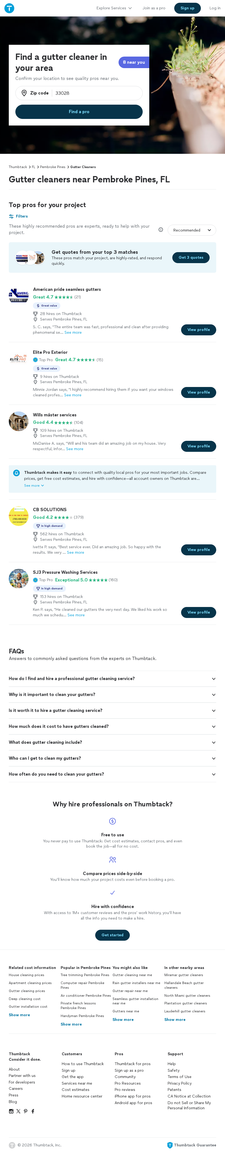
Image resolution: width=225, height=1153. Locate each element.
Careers (16, 1088)
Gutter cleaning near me (132, 975)
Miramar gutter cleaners (183, 975)
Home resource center (82, 1096)
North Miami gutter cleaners (187, 996)
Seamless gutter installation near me (135, 1001)
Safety (173, 1070)
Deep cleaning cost (25, 999)
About (14, 1069)
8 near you (134, 62)
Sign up (68, 1070)
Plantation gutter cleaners (185, 1003)
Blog (13, 1101)
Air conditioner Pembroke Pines (86, 996)
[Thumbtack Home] (9, 8)
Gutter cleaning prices (27, 991)
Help (172, 1064)
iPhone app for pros (133, 1096)
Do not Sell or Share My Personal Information (189, 1106)
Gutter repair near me (130, 991)
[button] (43, 360)
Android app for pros (133, 1103)
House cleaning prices (26, 975)
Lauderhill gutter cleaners (184, 1011)
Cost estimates (75, 1089)
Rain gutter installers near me (136, 983)
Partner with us (22, 1075)
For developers (22, 1082)
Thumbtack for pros (133, 1064)
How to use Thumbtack (83, 1064)
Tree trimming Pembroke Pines (85, 975)
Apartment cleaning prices (30, 983)
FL (33, 167)
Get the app (73, 1076)
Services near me (77, 1083)
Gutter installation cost (28, 1007)
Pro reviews (125, 1089)
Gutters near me (126, 1011)
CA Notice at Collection (189, 1096)
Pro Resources (128, 1083)
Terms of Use (180, 1076)
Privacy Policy (180, 1083)
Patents (174, 1089)
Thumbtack (18, 167)
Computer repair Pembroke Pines (82, 985)
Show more (19, 1015)
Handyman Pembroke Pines (82, 1016)
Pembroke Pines (52, 167)
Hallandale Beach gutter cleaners (184, 985)
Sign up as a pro (129, 1070)
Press (13, 1095)
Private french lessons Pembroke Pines (78, 1005)
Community (125, 1076)
